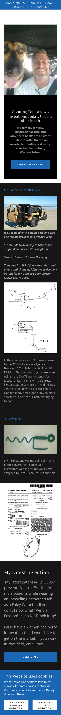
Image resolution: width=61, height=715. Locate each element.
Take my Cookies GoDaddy (45, 705)
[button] (8, 17)
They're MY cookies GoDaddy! (16, 705)
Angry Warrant (30, 164)
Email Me (30, 656)
